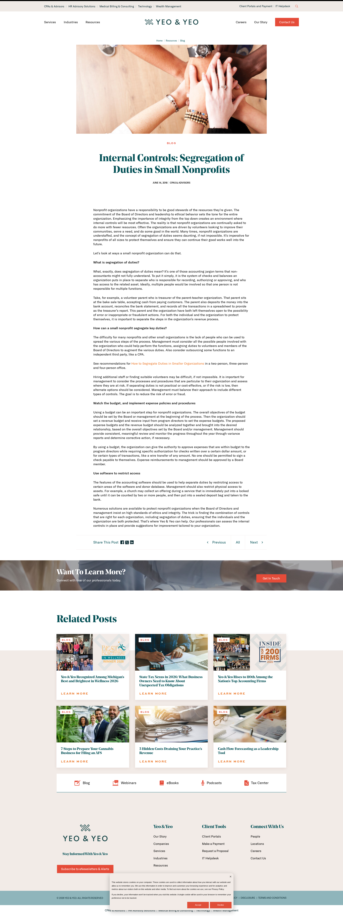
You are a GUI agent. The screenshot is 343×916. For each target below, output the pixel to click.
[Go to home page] (171, 22)
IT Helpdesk (282, 6)
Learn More (75, 693)
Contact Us (287, 22)
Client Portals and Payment (255, 6)
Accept (198, 905)
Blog (182, 40)
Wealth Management (168, 6)
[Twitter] (127, 542)
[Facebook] (122, 542)
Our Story (260, 22)
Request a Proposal (215, 851)
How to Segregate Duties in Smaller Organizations (167, 363)
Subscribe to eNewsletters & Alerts (85, 869)
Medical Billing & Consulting (117, 6)
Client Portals (211, 836)
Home (159, 40)
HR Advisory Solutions (81, 6)
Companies (161, 844)
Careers (241, 22)
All (238, 542)
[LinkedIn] (132, 542)
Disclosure (248, 897)
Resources (93, 22)
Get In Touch (271, 578)
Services (50, 22)
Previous (219, 542)
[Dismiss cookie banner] (231, 877)
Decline (220, 905)
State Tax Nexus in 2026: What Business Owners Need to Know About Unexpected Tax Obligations (171, 681)
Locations (257, 844)
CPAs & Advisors (54, 6)
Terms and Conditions (272, 897)
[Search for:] (297, 6)
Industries (71, 22)
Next (254, 542)
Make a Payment (213, 844)
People (255, 836)
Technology (145, 6)
